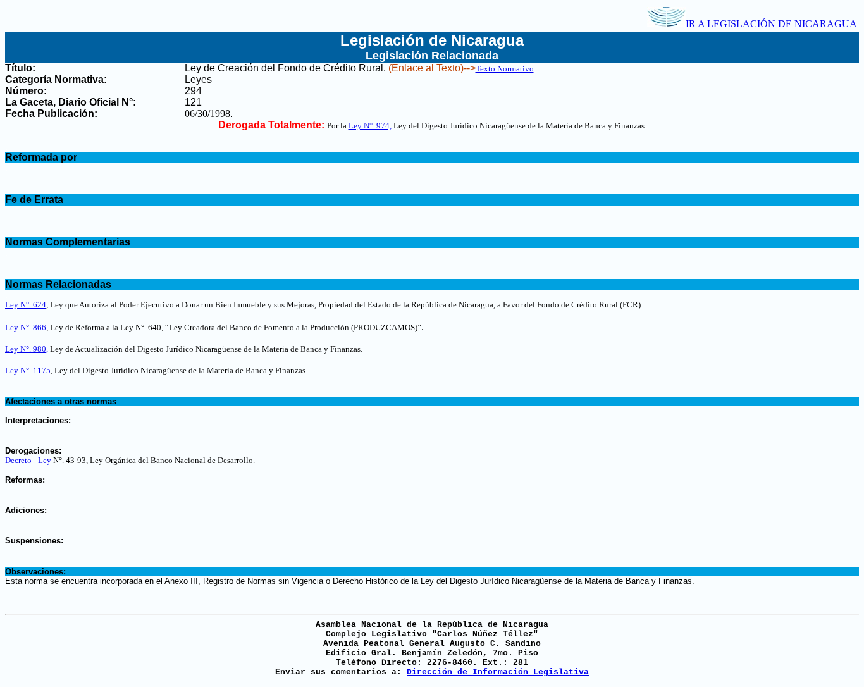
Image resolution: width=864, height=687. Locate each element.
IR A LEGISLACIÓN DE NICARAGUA (771, 23)
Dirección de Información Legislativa (498, 672)
